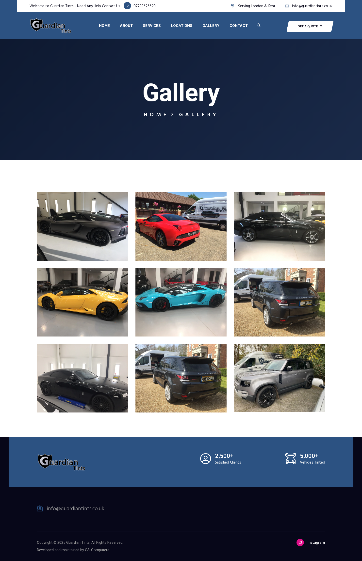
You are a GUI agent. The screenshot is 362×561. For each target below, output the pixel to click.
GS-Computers (97, 550)
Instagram (316, 543)
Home (104, 25)
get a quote (307, 26)
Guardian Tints (78, 542)
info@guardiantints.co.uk (312, 6)
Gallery (210, 25)
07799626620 (144, 6)
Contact (239, 25)
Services (152, 25)
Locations (181, 25)
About (126, 25)
